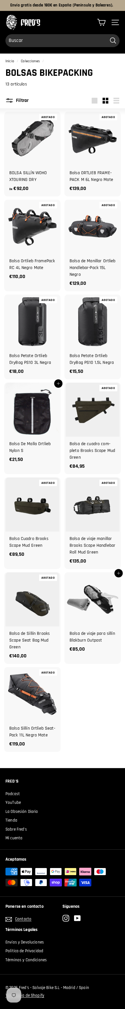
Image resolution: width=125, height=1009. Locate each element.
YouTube (13, 802)
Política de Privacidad (24, 951)
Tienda (11, 820)
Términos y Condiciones (26, 960)
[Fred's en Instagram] (66, 918)
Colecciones (30, 61)
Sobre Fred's (16, 829)
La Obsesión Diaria (21, 811)
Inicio (9, 61)
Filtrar (22, 100)
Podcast (12, 793)
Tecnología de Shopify (24, 995)
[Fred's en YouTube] (77, 918)
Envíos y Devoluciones (24, 942)
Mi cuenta (13, 838)
